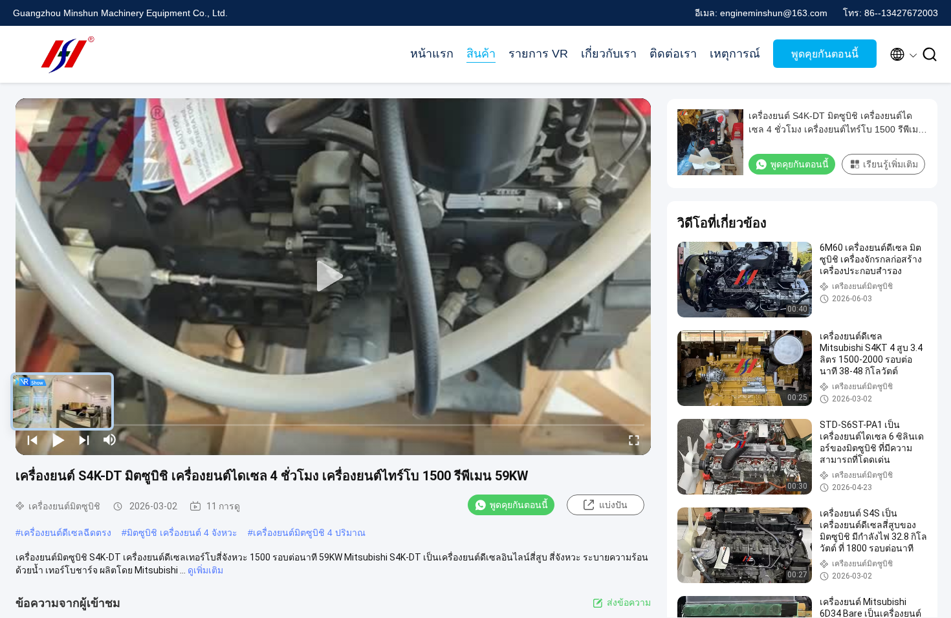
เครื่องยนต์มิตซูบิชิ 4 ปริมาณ (309, 532)
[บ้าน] (64, 54)
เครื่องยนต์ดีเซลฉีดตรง (66, 532)
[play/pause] (58, 439)
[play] (333, 277)
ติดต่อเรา (673, 53)
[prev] (32, 439)
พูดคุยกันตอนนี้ (824, 53)
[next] (84, 439)
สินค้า (481, 53)
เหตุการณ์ (735, 53)
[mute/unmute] (110, 439)
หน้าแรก (432, 53)
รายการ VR (538, 53)
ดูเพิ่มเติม (205, 570)
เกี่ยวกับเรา (609, 53)
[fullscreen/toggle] (634, 439)
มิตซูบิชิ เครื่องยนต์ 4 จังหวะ (182, 532)
